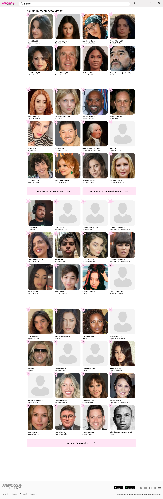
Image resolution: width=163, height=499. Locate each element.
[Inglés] (141, 488)
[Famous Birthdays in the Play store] (130, 487)
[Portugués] (145, 488)
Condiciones (33, 494)
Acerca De (5, 494)
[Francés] (150, 488)
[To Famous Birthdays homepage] (8, 3)
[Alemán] (159, 488)
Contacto (14, 494)
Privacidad (23, 494)
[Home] (41, 486)
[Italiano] (155, 488)
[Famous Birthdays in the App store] (119, 487)
